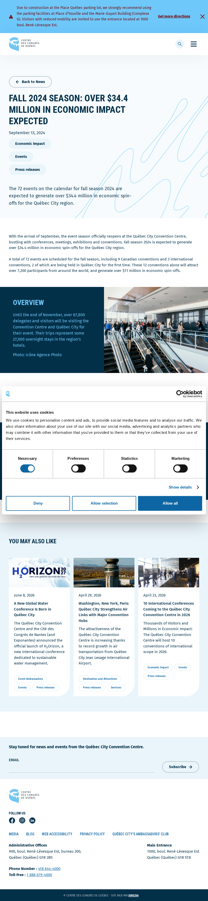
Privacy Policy (92, 834)
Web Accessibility (57, 834)
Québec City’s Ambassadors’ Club (140, 834)
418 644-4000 (49, 868)
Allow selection (104, 503)
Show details (180, 487)
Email (14, 760)
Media (14, 834)
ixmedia (136, 895)
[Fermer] (202, 16)
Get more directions (174, 16)
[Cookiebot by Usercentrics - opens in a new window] (180, 394)
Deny (38, 503)
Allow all (170, 503)
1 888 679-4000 (39, 874)
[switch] (78, 468)
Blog (30, 834)
